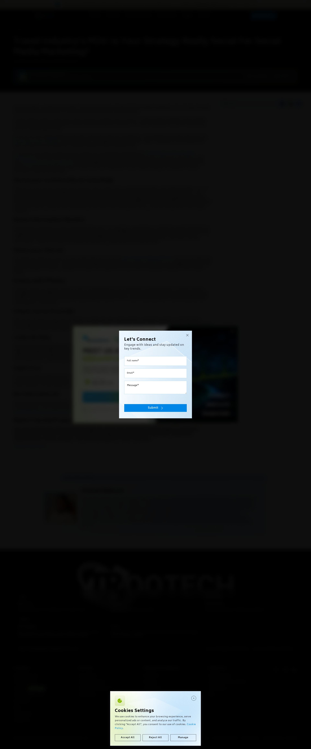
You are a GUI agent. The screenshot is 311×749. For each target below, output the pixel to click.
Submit (153, 408)
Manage (183, 738)
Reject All (155, 738)
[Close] (193, 698)
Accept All (128, 738)
